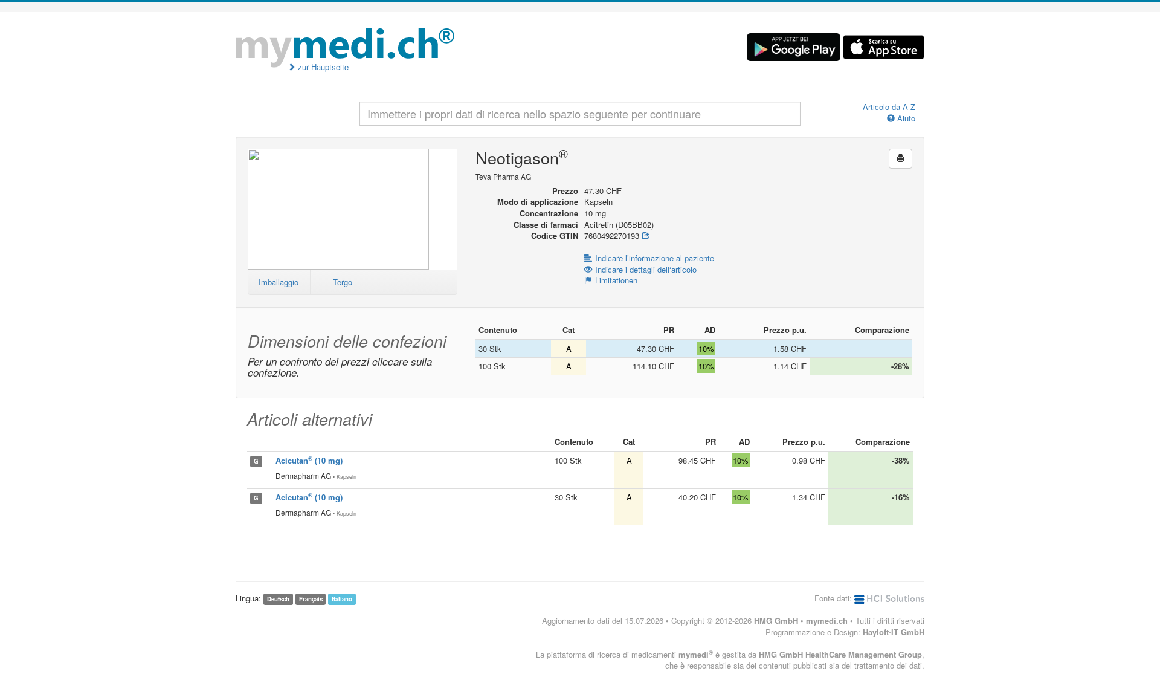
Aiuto (905, 118)
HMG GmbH (776, 620)
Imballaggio (278, 282)
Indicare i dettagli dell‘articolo (646, 269)
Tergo (342, 282)
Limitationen (616, 280)
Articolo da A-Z (889, 107)
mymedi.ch (827, 620)
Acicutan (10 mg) (309, 460)
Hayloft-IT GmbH (893, 632)
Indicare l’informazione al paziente (654, 258)
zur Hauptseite (322, 67)
